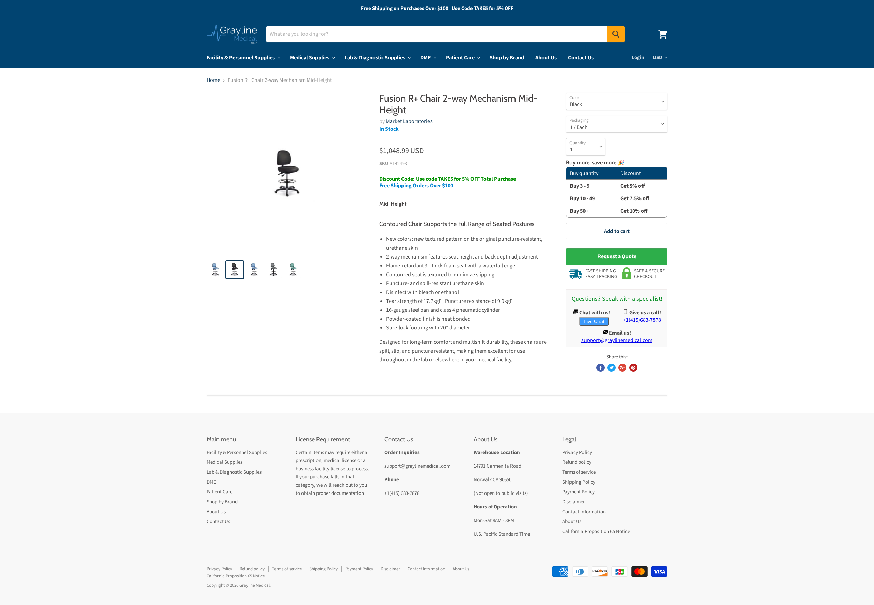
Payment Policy (578, 492)
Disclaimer (573, 501)
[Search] (616, 34)
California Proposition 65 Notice (596, 531)
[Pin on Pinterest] (633, 368)
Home (213, 80)
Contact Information (584, 511)
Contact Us (581, 57)
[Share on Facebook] (600, 368)
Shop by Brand (507, 57)
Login (638, 57)
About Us (546, 57)
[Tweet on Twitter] (611, 368)
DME (426, 57)
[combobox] (436, 34)
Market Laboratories (409, 121)
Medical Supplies (310, 57)
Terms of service (579, 472)
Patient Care (461, 57)
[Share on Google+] (622, 368)
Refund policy (576, 462)
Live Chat (594, 321)
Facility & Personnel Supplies (241, 57)
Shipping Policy (578, 482)
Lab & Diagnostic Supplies (375, 57)
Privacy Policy (577, 452)
